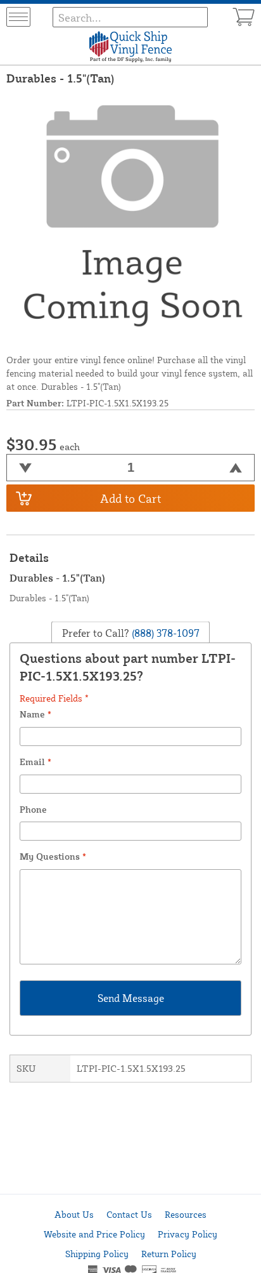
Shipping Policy (97, 1253)
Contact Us (129, 1214)
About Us (74, 1214)
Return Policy (168, 1253)
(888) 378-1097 (164, 633)
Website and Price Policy (94, 1234)
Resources (186, 1214)
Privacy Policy (187, 1234)
